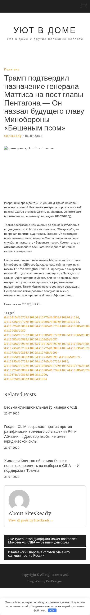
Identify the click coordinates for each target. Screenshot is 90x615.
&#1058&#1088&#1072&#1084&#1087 (31, 339)
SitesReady (13, 136)
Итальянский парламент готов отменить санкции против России (39, 554)
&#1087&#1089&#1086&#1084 (25, 379)
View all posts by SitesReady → (31, 520)
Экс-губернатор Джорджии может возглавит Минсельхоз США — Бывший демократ (42, 540)
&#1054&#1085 (15, 330)
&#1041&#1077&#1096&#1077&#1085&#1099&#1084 (41, 317)
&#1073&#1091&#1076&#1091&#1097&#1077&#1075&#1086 (47, 343)
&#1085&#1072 (70, 357)
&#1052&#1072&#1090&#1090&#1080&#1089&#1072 (41, 321)
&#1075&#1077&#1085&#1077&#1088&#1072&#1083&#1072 (47, 348)
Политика (11, 69)
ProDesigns (54, 581)
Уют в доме (45, 30)
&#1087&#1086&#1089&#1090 (25, 374)
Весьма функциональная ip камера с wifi (40, 407)
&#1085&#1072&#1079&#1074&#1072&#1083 (36, 361)
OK (52, 610)
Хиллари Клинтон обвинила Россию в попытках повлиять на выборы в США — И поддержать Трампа (42, 466)
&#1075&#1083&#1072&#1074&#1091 (31, 352)
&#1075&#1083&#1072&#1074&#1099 (31, 357)
